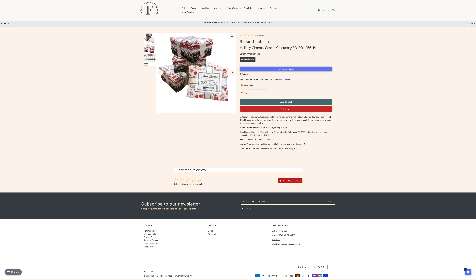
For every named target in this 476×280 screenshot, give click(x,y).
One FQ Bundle (247, 59)
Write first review (291, 180)
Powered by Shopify (183, 276)
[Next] (232, 72)
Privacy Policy (150, 237)
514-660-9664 (282, 231)
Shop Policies (150, 246)
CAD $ (473, 24)
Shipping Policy (150, 234)
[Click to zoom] (232, 36)
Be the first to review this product (188, 184)
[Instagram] (8, 23)
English (302, 267)
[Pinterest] (5, 23)
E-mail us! (276, 239)
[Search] (319, 10)
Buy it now (286, 109)
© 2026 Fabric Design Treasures (158, 276)
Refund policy (150, 231)
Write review (258, 35)
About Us (212, 234)
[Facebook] (1, 23)
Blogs (210, 231)
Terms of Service (151, 240)
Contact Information (152, 243)
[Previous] (160, 72)
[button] (286, 69)
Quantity (243, 92)
